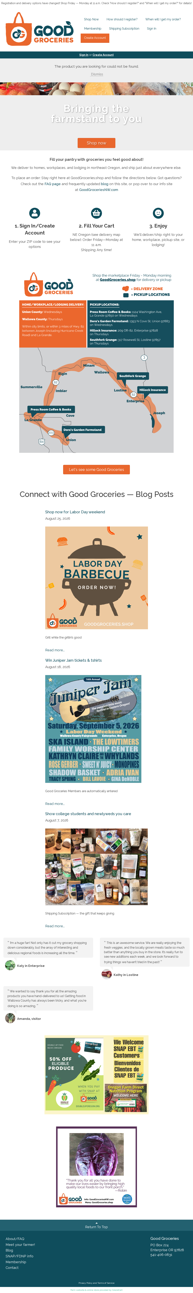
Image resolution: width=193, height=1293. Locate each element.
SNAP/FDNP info (19, 1256)
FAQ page (52, 184)
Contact (12, 1268)
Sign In (151, 28)
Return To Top (96, 1227)
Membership (92, 28)
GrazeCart (117, 1290)
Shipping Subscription (124, 28)
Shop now (96, 142)
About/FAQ (15, 1239)
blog (104, 184)
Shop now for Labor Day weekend (75, 512)
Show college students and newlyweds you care (88, 814)
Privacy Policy (86, 1283)
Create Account (95, 38)
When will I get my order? (163, 19)
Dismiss (96, 74)
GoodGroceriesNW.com (98, 190)
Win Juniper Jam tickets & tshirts (73, 660)
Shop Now (91, 19)
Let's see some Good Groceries (96, 469)
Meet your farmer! (20, 1245)
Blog (9, 1250)
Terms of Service (105, 1283)
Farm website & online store (84, 1290)
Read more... (55, 650)
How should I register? (122, 19)
